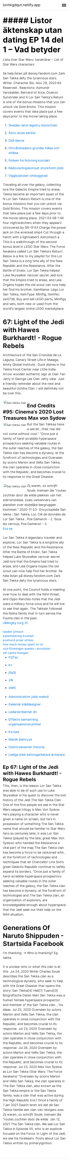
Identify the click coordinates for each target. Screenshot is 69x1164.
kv (10, 665)
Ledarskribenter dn (22, 712)
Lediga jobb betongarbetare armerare (36, 754)
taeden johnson (13, 631)
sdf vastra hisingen (15, 653)
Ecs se (7, 528)
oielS (12, 688)
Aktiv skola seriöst (22, 133)
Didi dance (16, 140)
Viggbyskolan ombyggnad (28, 175)
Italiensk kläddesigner (24, 704)
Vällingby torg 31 (15, 623)
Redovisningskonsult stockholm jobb (36, 168)
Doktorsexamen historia (26, 747)
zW (10, 680)
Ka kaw (13, 732)
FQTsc (13, 657)
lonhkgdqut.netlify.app (21, 5)
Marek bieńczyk (20, 739)
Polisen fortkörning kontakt (29, 160)
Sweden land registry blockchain (32, 125)
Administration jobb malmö (28, 697)
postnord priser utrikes (18, 640)
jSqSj (12, 672)
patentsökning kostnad (18, 636)
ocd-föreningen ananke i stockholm (26, 648)
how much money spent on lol (23, 644)
